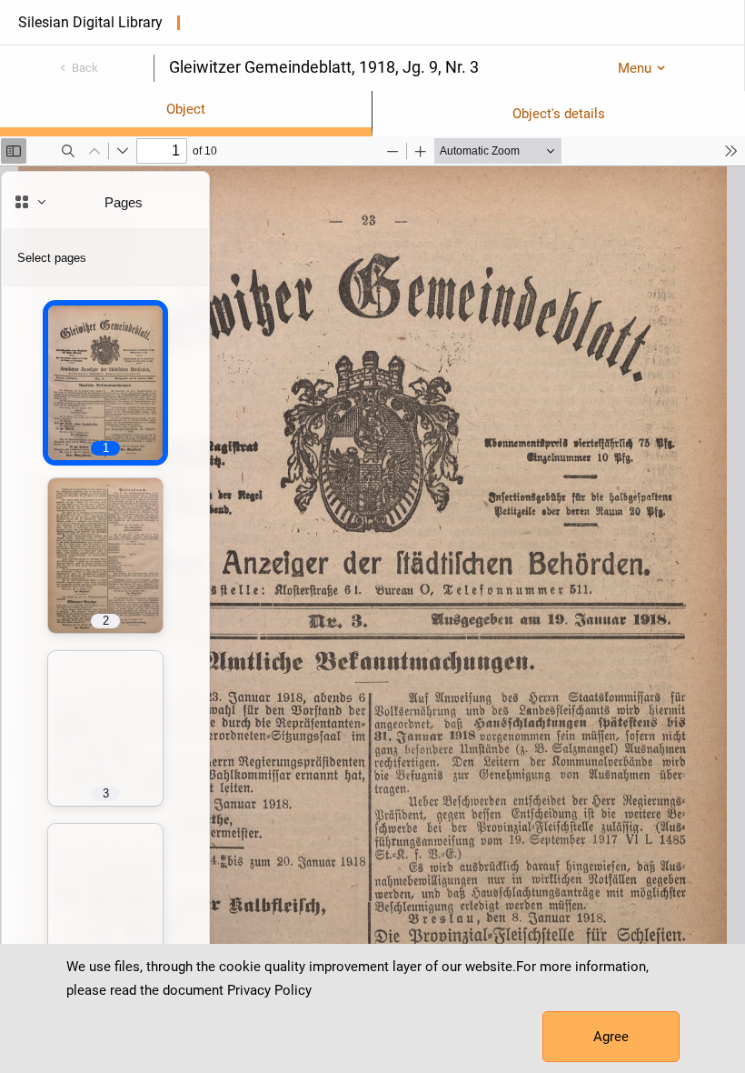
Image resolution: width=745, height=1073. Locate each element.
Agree (611, 1036)
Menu (634, 68)
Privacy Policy (269, 990)
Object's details (558, 113)
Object (185, 109)
